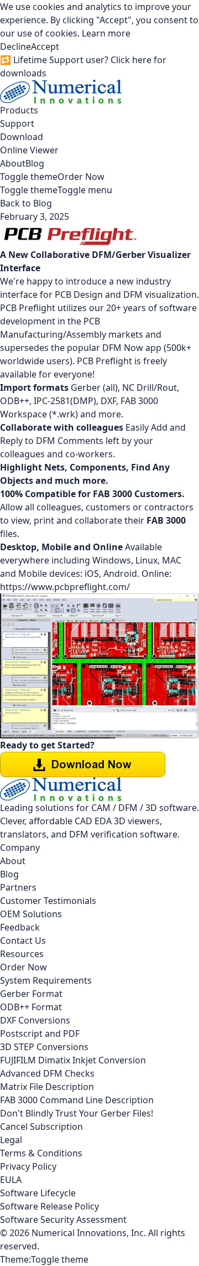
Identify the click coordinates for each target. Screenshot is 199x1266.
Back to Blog (26, 203)
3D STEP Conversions (44, 1047)
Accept (45, 46)
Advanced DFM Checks (47, 1073)
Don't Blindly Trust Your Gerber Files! (76, 1113)
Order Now (80, 176)
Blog (34, 163)
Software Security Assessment (63, 1219)
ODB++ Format (31, 1007)
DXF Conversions (35, 1020)
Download (21, 137)
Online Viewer (29, 150)
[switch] (28, 176)
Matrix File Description (47, 1087)
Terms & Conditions (41, 1153)
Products (19, 110)
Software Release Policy (49, 1206)
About (12, 163)
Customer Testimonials (48, 901)
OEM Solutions (31, 914)
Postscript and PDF (40, 1033)
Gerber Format (31, 994)
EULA (11, 1180)
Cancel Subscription (41, 1126)
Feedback (20, 927)
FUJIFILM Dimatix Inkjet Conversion (73, 1060)
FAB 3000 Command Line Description (77, 1100)
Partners (18, 887)
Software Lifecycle (38, 1193)
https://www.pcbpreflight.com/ (65, 587)
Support (17, 123)
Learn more (106, 33)
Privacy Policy (28, 1166)
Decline (15, 46)
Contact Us (23, 940)
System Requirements (46, 980)
